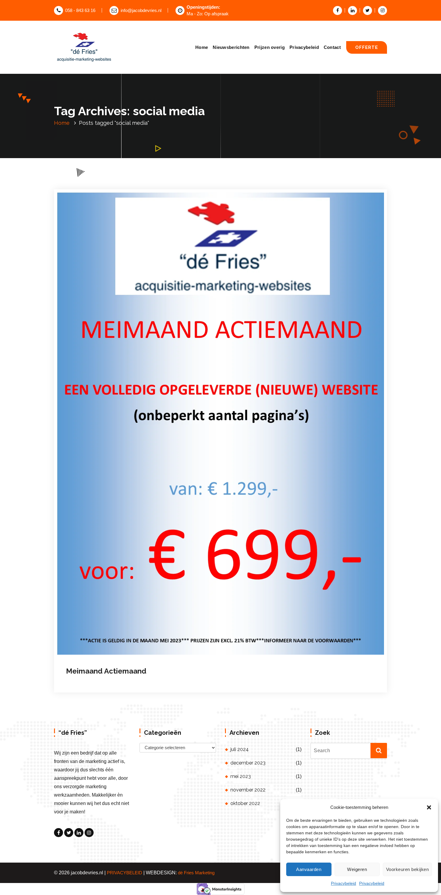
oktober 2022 (245, 803)
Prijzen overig (269, 47)
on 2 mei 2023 (103, 675)
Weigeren (357, 869)
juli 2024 (239, 749)
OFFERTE (366, 47)
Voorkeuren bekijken (407, 869)
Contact (332, 47)
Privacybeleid (343, 883)
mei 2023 (240, 776)
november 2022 (248, 790)
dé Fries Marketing (196, 872)
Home (201, 47)
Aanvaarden (308, 869)
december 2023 (248, 763)
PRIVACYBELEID (124, 872)
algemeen (183, 675)
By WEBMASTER (144, 675)
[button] (429, 807)
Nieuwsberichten (231, 47)
